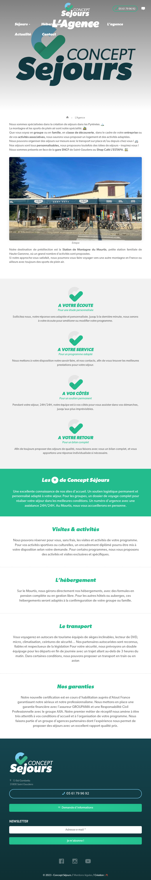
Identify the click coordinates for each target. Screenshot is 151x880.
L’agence (115, 24)
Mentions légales (83, 875)
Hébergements (54, 24)
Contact (49, 34)
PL (107, 875)
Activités (88, 24)
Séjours (21, 24)
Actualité (23, 34)
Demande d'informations (77, 807)
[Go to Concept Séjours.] (67, 117)
